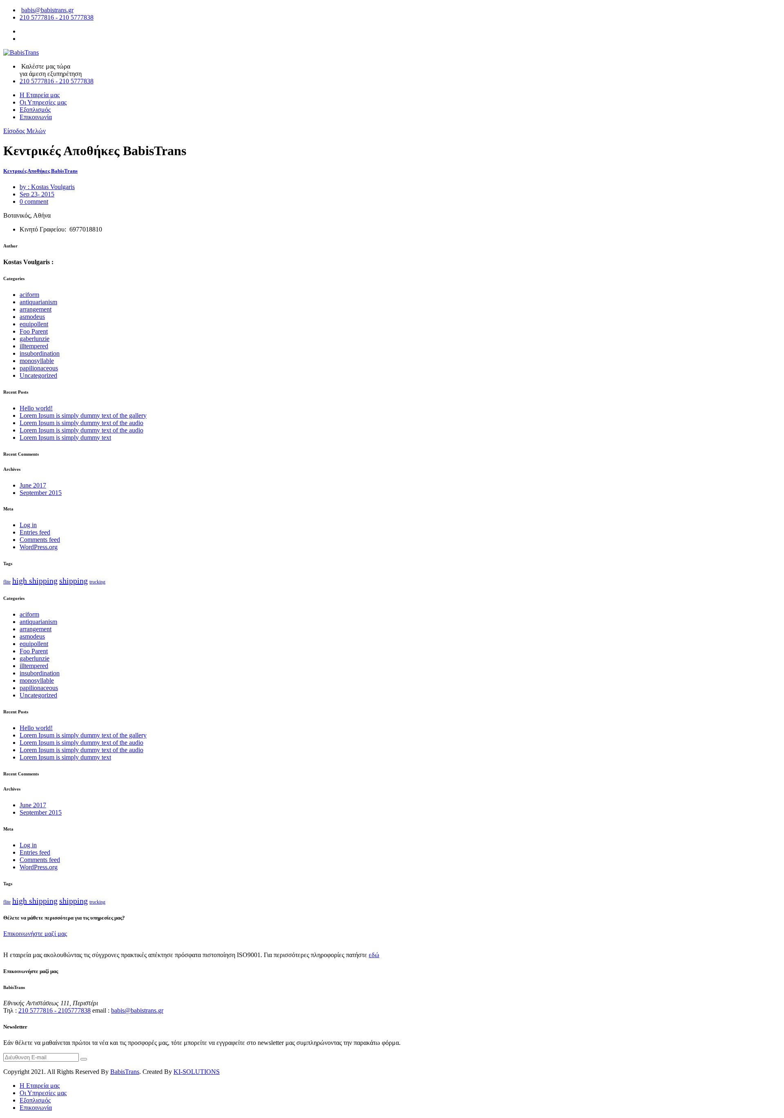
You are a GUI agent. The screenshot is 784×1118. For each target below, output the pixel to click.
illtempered (34, 346)
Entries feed (35, 532)
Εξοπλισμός (35, 109)
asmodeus (32, 316)
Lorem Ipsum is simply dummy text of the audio (81, 422)
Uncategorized (38, 375)
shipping (73, 580)
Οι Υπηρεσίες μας (43, 102)
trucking (97, 582)
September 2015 (41, 492)
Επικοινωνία (36, 117)
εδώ (374, 954)
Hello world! (36, 408)
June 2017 (33, 485)
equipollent (34, 324)
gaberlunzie (34, 338)
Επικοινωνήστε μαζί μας (35, 933)
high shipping (35, 580)
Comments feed (40, 539)
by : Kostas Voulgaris (47, 186)
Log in (28, 524)
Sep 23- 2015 (37, 194)
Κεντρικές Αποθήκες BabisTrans (40, 171)
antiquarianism (38, 301)
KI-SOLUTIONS (197, 1071)
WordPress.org (39, 546)
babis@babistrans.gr (47, 10)
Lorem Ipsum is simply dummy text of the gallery (83, 415)
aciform (29, 294)
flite (7, 582)
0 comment (34, 201)
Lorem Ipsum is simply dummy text (65, 437)
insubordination (40, 353)
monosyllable (37, 360)
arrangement (35, 309)
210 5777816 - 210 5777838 (57, 17)
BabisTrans (124, 1071)
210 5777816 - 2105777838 (54, 1010)
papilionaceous (39, 368)
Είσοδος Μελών (24, 130)
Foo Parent (34, 331)
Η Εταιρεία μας (40, 94)
